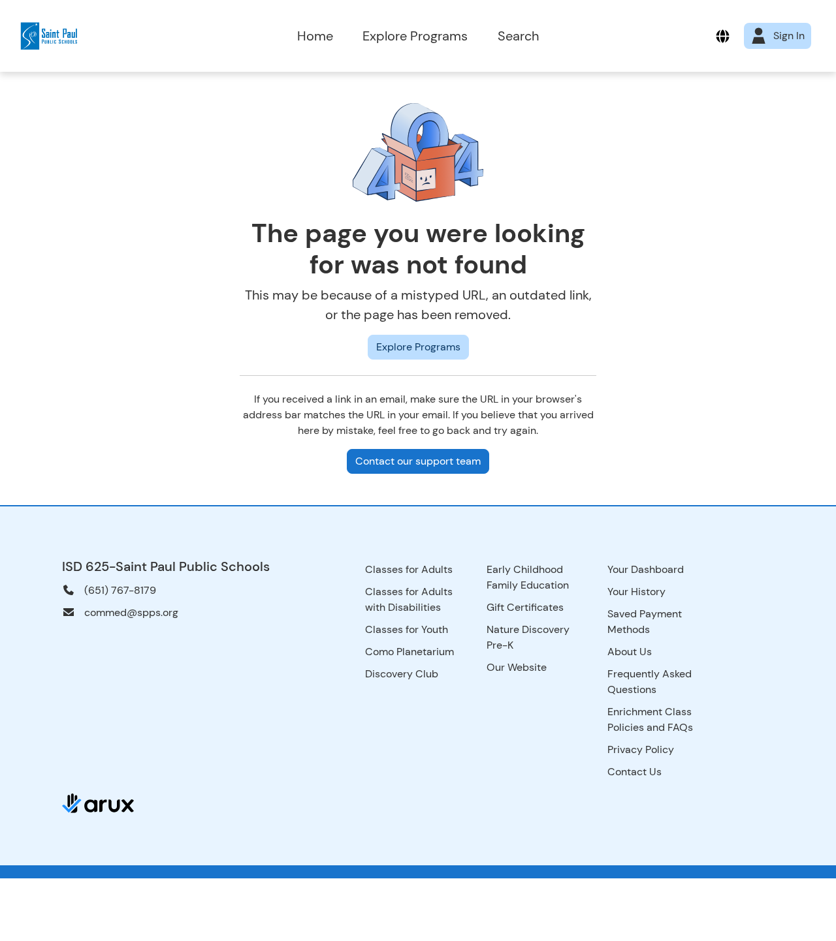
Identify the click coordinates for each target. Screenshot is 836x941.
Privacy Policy (640, 749)
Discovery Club (401, 674)
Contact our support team (418, 461)
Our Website (517, 667)
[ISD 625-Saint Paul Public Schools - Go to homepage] (123, 36)
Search (518, 35)
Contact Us (634, 772)
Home (315, 35)
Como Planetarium (409, 651)
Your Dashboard (645, 569)
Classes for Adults (409, 569)
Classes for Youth (406, 629)
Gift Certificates (525, 607)
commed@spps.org (131, 612)
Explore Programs (415, 35)
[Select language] (723, 36)
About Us (629, 651)
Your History (636, 591)
